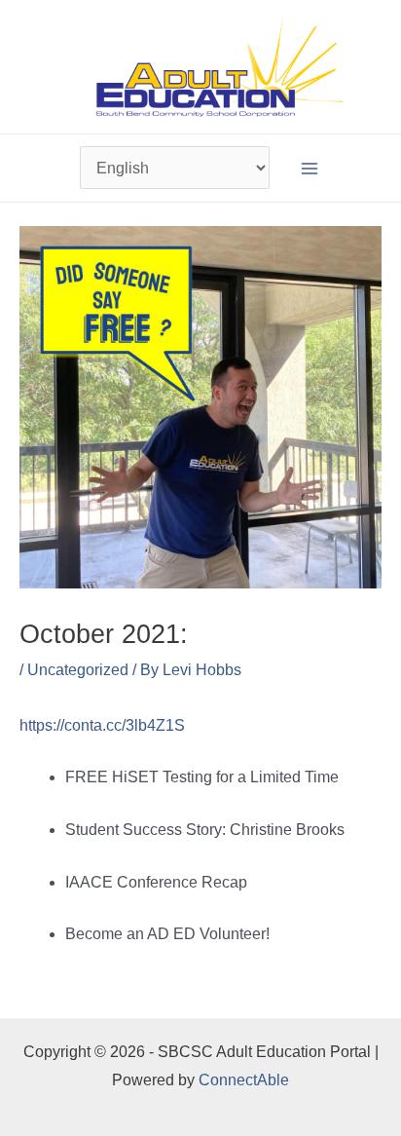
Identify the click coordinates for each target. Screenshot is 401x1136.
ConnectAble (244, 1080)
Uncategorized (77, 670)
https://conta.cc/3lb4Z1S (102, 725)
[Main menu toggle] (310, 168)
